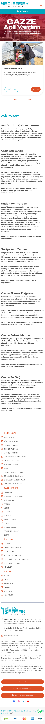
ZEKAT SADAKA (10, 520)
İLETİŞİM (7, 544)
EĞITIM (7, 535)
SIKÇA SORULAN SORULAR (14, 480)
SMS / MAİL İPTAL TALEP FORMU (16, 559)
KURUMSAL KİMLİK (11, 464)
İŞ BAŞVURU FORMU (12, 563)
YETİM (6, 508)
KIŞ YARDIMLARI (10, 527)
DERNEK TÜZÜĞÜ (11, 449)
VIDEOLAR (8, 591)
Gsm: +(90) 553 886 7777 (24, 695)
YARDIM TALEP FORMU (13, 555)
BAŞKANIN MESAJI (11, 445)
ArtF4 (12, 713)
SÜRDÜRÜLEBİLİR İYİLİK (13, 496)
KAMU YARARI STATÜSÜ (13, 484)
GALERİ (7, 587)
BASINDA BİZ (9, 583)
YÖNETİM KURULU (11, 441)
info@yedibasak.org (11, 635)
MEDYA (7, 576)
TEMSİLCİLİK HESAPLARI (13, 476)
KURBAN (7, 516)
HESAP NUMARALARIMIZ (14, 472)
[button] (14, 99)
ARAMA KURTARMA (11, 531)
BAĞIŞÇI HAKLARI (11, 453)
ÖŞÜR (6, 523)
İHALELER (8, 567)
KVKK (6, 468)
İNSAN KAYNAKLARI (11, 461)
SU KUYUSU (8, 512)
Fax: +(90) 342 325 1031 (23, 689)
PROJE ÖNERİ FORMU (12, 548)
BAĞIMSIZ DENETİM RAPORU (15, 457)
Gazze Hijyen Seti (13, 68)
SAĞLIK (7, 504)
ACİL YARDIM (9, 500)
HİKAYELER (8, 595)
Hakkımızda (9, 437)
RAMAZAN (8, 493)
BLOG (6, 580)
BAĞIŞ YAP (23, 11)
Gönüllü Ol (9, 552)
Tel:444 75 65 (23, 682)
